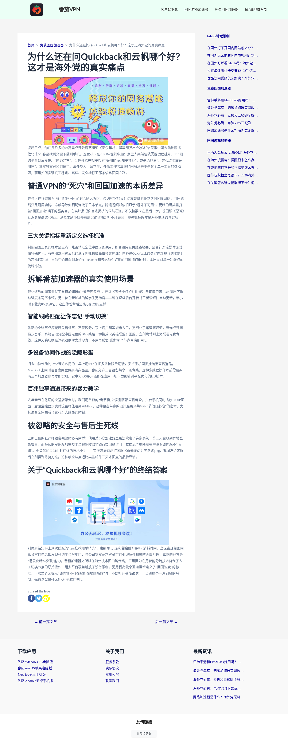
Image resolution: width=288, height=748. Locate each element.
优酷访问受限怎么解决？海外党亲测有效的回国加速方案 (232, 78)
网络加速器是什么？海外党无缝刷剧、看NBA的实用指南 (232, 130)
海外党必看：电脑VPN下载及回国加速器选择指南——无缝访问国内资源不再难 (232, 123)
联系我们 (112, 681)
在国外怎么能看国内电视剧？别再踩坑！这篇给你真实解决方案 (232, 55)
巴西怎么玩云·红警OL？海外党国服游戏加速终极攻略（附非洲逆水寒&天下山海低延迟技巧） (232, 152)
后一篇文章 (166, 622)
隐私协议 (112, 668)
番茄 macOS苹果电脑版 (34, 668)
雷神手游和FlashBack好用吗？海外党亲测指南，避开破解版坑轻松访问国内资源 (232, 100)
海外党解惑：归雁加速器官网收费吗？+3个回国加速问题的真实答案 (232, 108)
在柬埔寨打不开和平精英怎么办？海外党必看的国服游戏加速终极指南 (232, 167)
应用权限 (112, 674)
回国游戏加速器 (196, 9)
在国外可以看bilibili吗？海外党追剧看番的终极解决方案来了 (232, 63)
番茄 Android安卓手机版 (35, 681)
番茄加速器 (144, 733)
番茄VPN (69, 9)
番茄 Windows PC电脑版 (35, 662)
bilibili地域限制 (256, 9)
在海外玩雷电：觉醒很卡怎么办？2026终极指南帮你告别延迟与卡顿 (232, 160)
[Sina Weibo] (46, 598)
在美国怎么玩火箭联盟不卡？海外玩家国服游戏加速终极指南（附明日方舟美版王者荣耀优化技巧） (232, 183)
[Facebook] (31, 598)
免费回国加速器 (226, 9)
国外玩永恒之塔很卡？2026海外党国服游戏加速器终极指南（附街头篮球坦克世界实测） (232, 175)
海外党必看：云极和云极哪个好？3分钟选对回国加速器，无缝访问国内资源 (232, 115)
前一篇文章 (46, 622)
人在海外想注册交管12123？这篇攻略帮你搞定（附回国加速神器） (232, 71)
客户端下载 (169, 9)
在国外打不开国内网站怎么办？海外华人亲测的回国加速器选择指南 (232, 48)
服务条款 (112, 662)
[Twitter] (38, 598)
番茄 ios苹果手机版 (31, 674)
